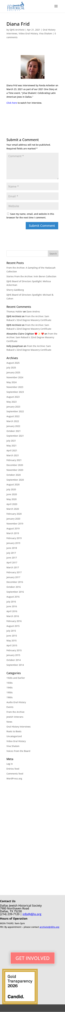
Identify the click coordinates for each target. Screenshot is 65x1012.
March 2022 (12, 421)
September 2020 (15, 479)
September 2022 (15, 411)
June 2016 (11, 606)
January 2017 (13, 577)
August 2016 (13, 596)
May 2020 (11, 499)
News (9, 721)
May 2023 (11, 401)
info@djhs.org (32, 914)
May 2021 (11, 445)
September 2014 (15, 664)
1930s (9, 682)
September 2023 (15, 391)
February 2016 (14, 621)
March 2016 (12, 616)
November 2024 (14, 377)
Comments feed (14, 773)
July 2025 (11, 367)
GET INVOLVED (32, 958)
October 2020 (13, 474)
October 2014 (13, 659)
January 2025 (13, 372)
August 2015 (13, 625)
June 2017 (11, 557)
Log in (9, 763)
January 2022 (13, 426)
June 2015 (11, 635)
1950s (9, 692)
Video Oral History (28, 33)
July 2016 (11, 601)
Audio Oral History (16, 702)
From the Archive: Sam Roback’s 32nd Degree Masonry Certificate (31, 337)
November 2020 (14, 469)
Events (9, 706)
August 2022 (13, 416)
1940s (9, 687)
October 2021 (13, 430)
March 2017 (12, 567)
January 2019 (13, 543)
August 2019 (13, 528)
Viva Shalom (45, 33)
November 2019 (14, 523)
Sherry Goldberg (15, 289)
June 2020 (11, 494)
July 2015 (11, 630)
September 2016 (15, 591)
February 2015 (14, 650)
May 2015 (11, 640)
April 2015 (11, 645)
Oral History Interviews (18, 726)
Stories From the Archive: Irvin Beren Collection (31, 276)
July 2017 (11, 552)
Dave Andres (33, 311)
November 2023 (14, 387)
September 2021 (15, 435)
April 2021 (11, 450)
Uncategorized (14, 736)
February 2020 (14, 513)
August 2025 (13, 362)
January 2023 (13, 406)
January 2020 (13, 518)
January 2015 (13, 655)
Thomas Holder (14, 311)
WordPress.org (14, 778)
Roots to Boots (13, 731)
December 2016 (14, 581)
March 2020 (12, 508)
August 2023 (13, 396)
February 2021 (14, 460)
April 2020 (11, 504)
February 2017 (14, 572)
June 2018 (11, 547)
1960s (9, 697)
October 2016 (13, 586)
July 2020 (11, 489)
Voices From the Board (18, 750)
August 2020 (13, 484)
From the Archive (15, 711)
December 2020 (14, 465)
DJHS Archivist (17, 29)
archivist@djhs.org (49, 926)
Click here (11, 102)
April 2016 (11, 611)
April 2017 (11, 562)
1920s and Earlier (15, 677)
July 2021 (11, 440)
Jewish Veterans (14, 716)
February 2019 (14, 538)
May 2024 (11, 382)
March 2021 (12, 455)
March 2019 (12, 533)
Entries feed (12, 768)
